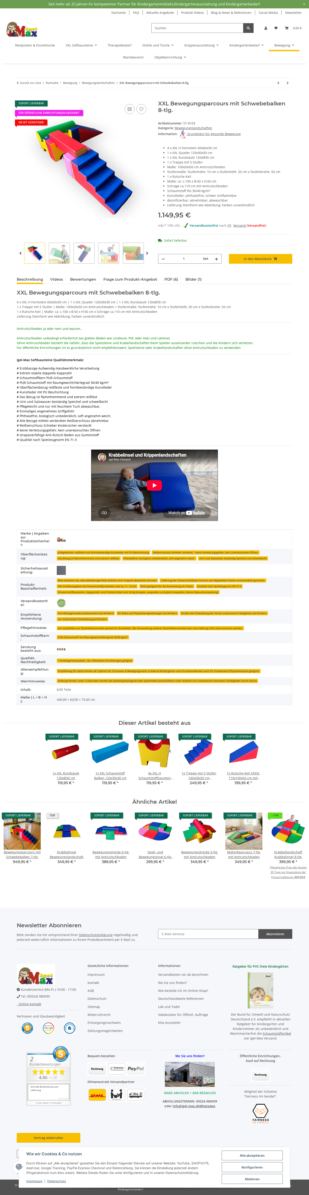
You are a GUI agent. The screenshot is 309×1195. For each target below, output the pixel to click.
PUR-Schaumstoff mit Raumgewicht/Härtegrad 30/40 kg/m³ (93, 637)
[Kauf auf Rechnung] (260, 1074)
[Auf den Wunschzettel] (141, 109)
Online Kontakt (29, 1004)
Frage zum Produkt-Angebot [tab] (130, 279)
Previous (20, 253)
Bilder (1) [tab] (193, 279)
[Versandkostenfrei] (61, 603)
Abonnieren (275, 934)
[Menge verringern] (163, 258)
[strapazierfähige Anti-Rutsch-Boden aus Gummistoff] (61, 570)
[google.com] (48, 1028)
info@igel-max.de (186, 1106)
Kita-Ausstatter (169, 1022)
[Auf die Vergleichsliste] (130, 109)
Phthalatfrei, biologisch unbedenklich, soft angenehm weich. (159, 558)
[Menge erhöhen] (216, 258)
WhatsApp (207, 1106)
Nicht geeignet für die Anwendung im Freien (166, 586)
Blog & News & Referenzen (231, 12)
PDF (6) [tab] (171, 279)
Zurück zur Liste (30, 83)
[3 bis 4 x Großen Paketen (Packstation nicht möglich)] (61, 649)
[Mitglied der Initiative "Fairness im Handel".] (261, 1113)
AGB (91, 990)
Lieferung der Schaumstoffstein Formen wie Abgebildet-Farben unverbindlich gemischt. (213, 580)
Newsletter (293, 12)
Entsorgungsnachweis (104, 1022)
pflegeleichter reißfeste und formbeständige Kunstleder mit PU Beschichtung (103, 552)
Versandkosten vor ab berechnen (183, 974)
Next (147, 253)
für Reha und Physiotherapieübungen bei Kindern (147, 613)
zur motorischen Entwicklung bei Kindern (82, 619)
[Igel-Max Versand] (61, 539)
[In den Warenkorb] (20, 97)
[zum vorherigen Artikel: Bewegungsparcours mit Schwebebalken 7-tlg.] (278, 83)
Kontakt (93, 983)
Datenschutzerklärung (96, 935)
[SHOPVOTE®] (27, 1028)
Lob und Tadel (169, 1007)
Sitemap (94, 1007)
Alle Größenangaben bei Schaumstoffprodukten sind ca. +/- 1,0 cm (97, 586)
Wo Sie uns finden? (172, 983)
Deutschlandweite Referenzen (181, 998)
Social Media (268, 12)
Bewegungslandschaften (193, 128)
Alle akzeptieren (252, 1155)
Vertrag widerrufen (48, 1138)
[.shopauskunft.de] (69, 1028)
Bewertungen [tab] (83, 279)
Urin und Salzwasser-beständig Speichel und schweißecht (233, 558)
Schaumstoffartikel (277, 1033)
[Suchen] (248, 28)
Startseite (118, 12)
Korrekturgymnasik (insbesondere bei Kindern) (86, 613)
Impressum (34, 1181)
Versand (240, 225)
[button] (266, 28)
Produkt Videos (192, 12)
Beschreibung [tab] (30, 279)
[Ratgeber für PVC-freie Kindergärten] (260, 990)
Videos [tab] (56, 279)
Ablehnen (252, 1179)
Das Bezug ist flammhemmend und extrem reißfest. (88, 558)
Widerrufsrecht (99, 1014)
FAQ (136, 12)
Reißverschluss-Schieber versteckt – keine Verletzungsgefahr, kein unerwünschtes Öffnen (205, 552)
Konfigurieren (252, 1167)
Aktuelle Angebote (160, 12)
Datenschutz (56, 1181)
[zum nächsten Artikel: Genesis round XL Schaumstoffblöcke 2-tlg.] (287, 83)
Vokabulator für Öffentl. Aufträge (183, 1014)
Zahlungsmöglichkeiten (105, 1031)
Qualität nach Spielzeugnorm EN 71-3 (219, 586)
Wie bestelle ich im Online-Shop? (183, 990)
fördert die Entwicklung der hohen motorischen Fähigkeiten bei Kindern (224, 613)
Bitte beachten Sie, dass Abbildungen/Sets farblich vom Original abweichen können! (107, 580)
